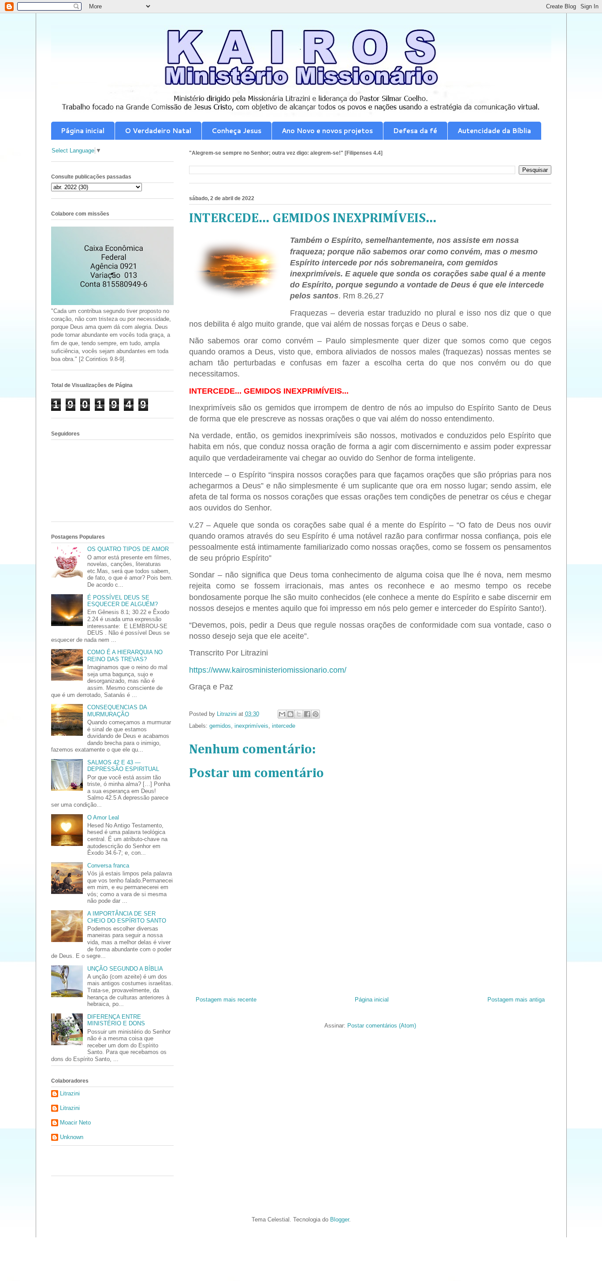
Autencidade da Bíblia (494, 130)
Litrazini (70, 1093)
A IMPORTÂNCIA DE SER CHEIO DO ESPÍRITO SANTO (126, 917)
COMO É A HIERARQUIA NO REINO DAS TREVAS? (125, 656)
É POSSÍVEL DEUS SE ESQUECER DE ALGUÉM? (122, 601)
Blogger (339, 1219)
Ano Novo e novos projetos (327, 130)
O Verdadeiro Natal (158, 130)
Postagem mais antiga (516, 999)
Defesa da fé (415, 130)
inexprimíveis (251, 725)
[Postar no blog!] (290, 714)
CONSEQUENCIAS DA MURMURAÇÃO (117, 711)
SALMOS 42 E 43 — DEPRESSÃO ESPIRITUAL (123, 766)
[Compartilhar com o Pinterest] (315, 714)
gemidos (220, 725)
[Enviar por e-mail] (282, 714)
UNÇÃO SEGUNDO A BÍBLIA (125, 968)
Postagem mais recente (226, 999)
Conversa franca (108, 865)
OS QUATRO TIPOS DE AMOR (128, 549)
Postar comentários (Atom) (381, 1025)
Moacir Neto (75, 1122)
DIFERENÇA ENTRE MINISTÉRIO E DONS (116, 1020)
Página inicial (82, 130)
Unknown (71, 1137)
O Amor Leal (103, 817)
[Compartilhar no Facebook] (307, 714)
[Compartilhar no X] (298, 714)
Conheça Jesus (236, 130)
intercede (283, 725)
